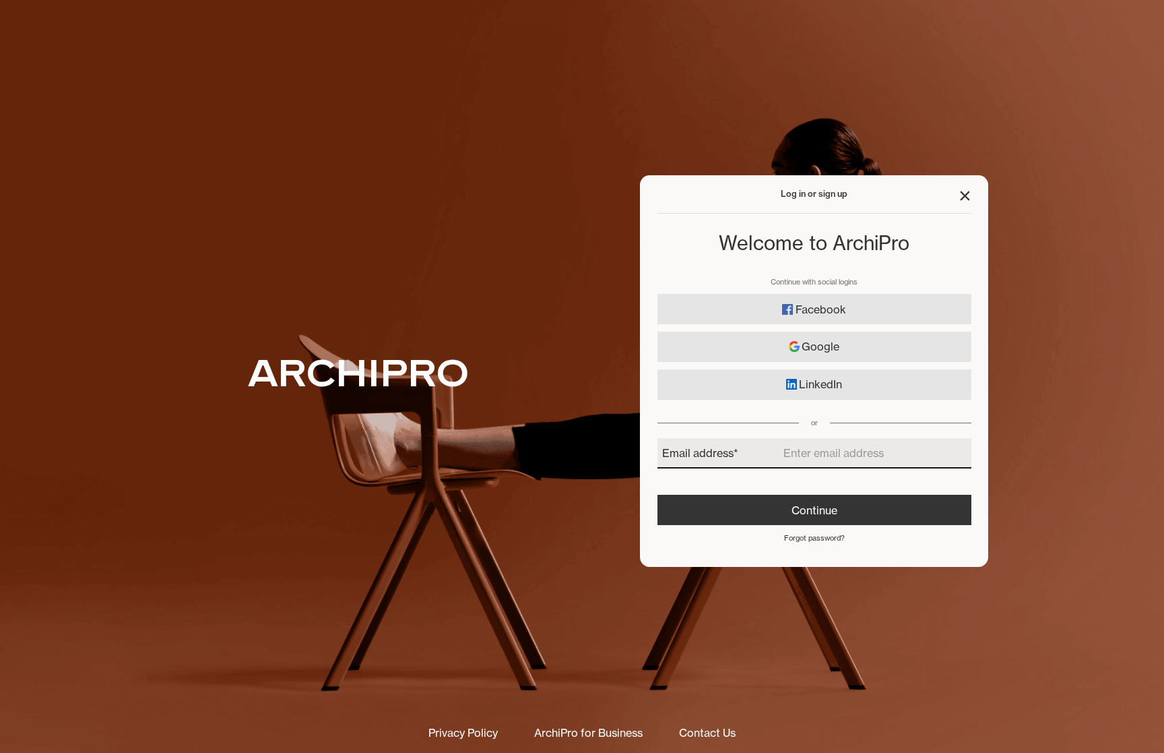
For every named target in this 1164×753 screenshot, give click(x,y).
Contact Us (707, 732)
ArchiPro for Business (588, 732)
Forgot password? (814, 538)
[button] (965, 196)
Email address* (700, 453)
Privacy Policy (463, 732)
